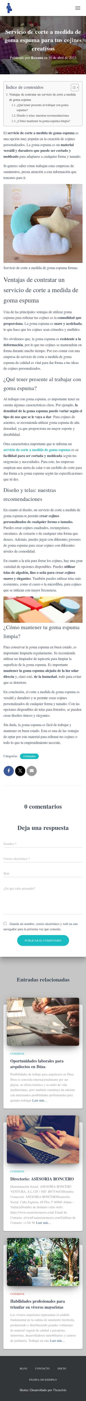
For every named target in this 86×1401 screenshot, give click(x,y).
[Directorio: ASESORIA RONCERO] (43, 1139)
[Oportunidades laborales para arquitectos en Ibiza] (43, 1021)
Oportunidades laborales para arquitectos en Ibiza (37, 1063)
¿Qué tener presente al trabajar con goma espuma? (42, 107)
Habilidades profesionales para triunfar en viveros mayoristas (37, 1304)
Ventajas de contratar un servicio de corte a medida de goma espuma (42, 97)
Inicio (62, 1368)
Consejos (29, 756)
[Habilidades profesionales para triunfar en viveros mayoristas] (43, 1261)
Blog (23, 1368)
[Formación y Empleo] (10, 8)
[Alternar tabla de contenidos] (72, 87)
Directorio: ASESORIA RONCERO (42, 1179)
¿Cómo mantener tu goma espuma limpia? (43, 121)
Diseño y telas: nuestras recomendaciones (43, 115)
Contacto (42, 1368)
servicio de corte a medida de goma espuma (36, 449)
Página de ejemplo (43, 1379)
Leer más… (39, 1100)
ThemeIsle (60, 1390)
